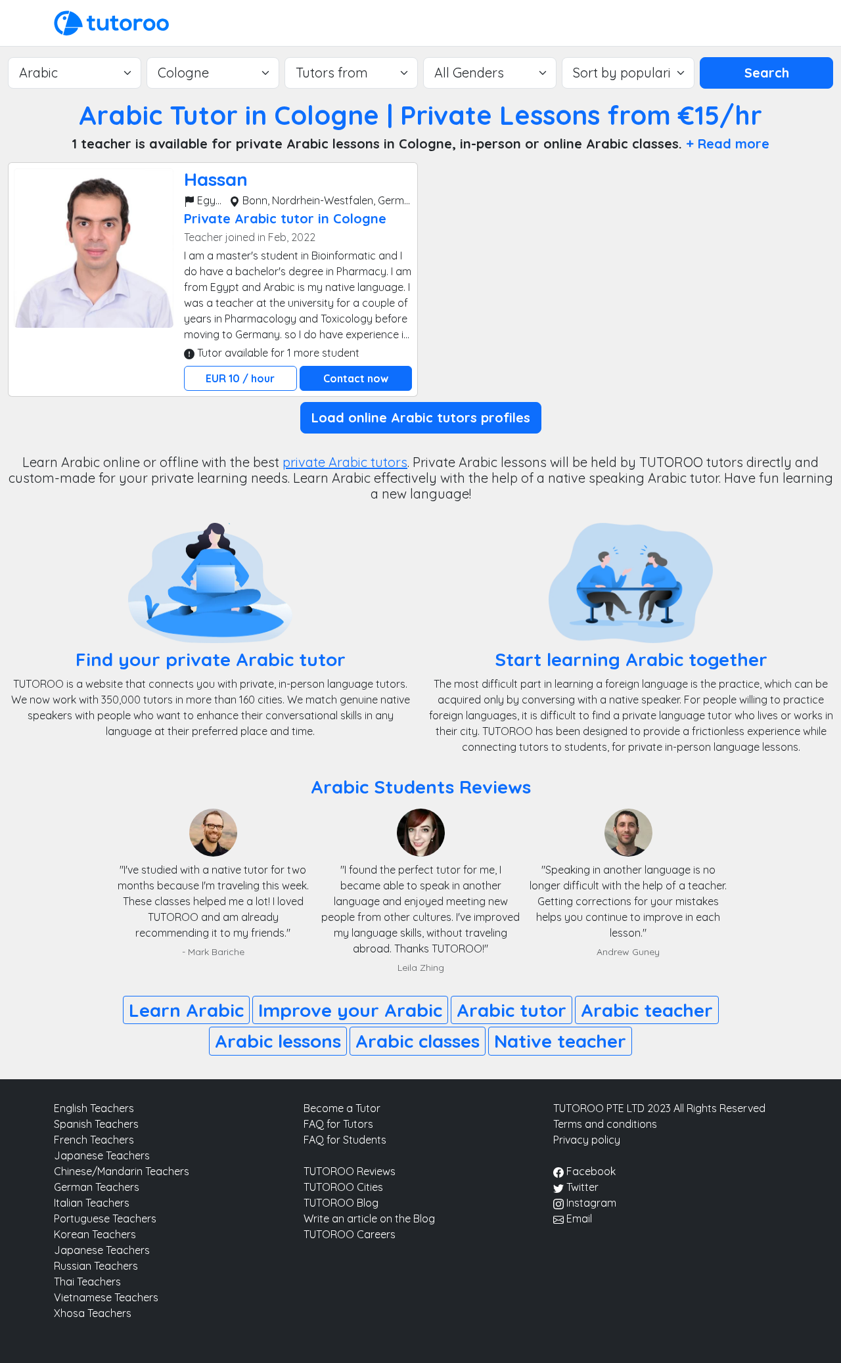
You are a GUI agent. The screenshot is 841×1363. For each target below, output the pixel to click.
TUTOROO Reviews (350, 1171)
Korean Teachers (95, 1234)
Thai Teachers (87, 1281)
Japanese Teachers (102, 1155)
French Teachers (94, 1139)
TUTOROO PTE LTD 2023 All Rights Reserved (659, 1108)
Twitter (581, 1187)
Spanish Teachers (96, 1123)
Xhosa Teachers (92, 1313)
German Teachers (96, 1187)
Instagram (590, 1202)
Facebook (590, 1171)
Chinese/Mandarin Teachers (121, 1171)
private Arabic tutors (345, 462)
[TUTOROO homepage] (111, 21)
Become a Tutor (342, 1108)
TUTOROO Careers (350, 1234)
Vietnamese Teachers (106, 1297)
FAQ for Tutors (338, 1123)
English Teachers (94, 1108)
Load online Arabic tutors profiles (420, 417)
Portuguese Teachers (105, 1218)
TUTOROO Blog (341, 1202)
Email (578, 1218)
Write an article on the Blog (369, 1218)
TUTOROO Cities (343, 1187)
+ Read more (727, 143)
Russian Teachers (96, 1265)
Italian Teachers (91, 1202)
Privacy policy (586, 1139)
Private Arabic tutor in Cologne (285, 218)
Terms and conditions (605, 1123)
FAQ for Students (345, 1139)
